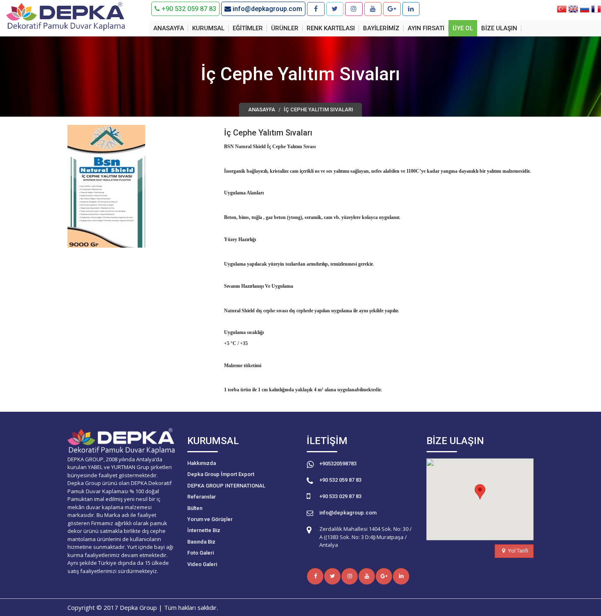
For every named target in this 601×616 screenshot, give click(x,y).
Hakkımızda (201, 463)
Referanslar (201, 497)
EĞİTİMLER (248, 28)
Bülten (194, 508)
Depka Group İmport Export (220, 474)
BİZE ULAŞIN (499, 28)
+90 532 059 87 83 (188, 9)
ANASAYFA (168, 28)
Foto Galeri (200, 553)
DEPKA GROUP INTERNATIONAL (226, 486)
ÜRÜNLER (284, 28)
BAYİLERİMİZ (381, 28)
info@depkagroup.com (266, 9)
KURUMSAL (208, 28)
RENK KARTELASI (331, 28)
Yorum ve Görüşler (210, 519)
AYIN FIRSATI (426, 28)
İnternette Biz (203, 530)
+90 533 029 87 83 (340, 496)
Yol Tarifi (517, 551)
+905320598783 (338, 463)
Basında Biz (201, 542)
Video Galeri (202, 564)
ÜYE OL (463, 28)
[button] (480, 491)
